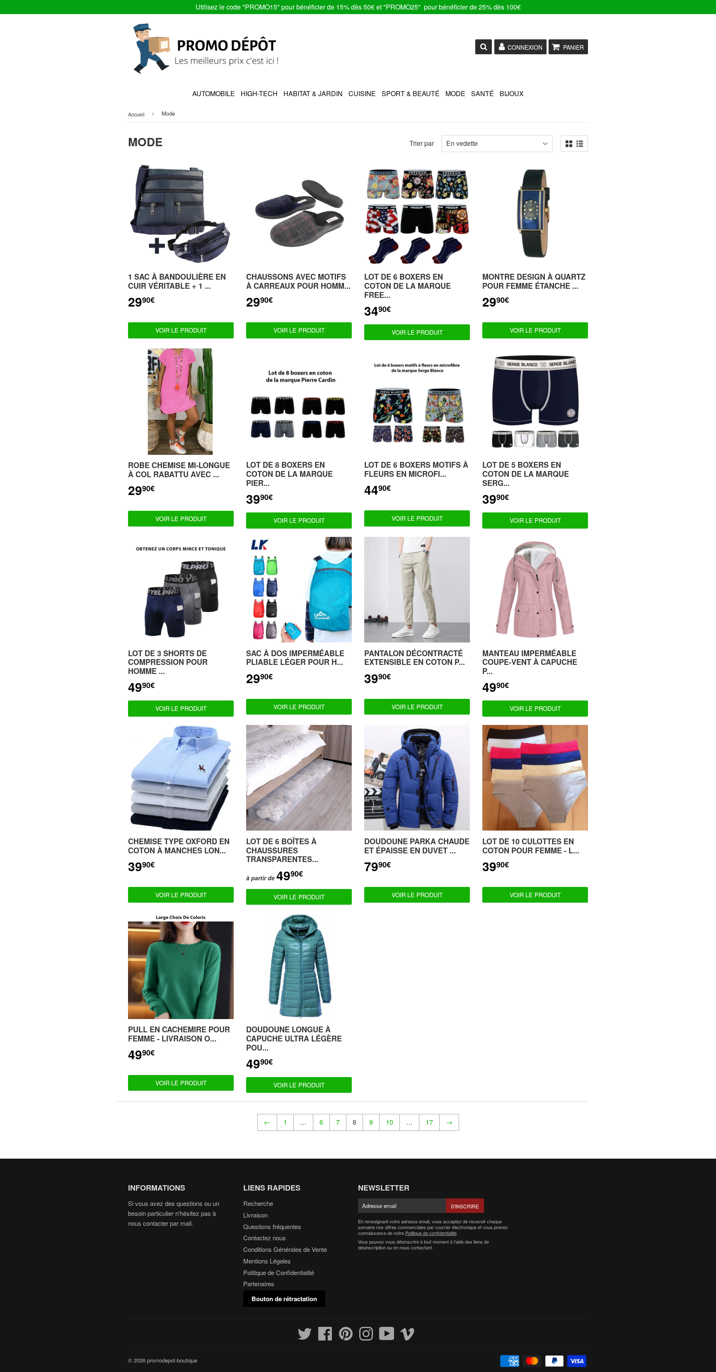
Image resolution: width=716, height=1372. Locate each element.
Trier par (421, 143)
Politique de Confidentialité (278, 1272)
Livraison (255, 1214)
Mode (455, 93)
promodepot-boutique (172, 1360)
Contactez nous (264, 1237)
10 (389, 1122)
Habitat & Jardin (313, 93)
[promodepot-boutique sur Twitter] (305, 1337)
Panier (573, 47)
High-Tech (259, 93)
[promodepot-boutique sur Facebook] (325, 1337)
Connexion (525, 47)
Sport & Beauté (411, 93)
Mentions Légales (267, 1260)
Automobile (213, 93)
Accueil (136, 114)
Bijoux (512, 93)
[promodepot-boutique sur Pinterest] (346, 1337)
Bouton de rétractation (284, 1298)
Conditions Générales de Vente (285, 1249)
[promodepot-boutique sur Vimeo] (407, 1337)
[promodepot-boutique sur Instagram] (366, 1337)
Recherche (258, 1203)
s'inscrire (465, 1206)
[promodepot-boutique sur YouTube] (386, 1337)
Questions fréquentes (272, 1226)
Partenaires (258, 1283)
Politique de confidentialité (431, 1232)
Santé (482, 93)
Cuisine (362, 93)
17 (429, 1122)
